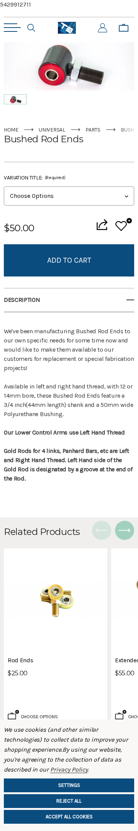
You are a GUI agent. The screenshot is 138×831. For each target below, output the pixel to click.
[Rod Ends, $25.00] (55, 600)
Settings (69, 785)
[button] (15, 99)
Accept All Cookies (69, 816)
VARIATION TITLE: (34, 177)
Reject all (69, 801)
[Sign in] (102, 28)
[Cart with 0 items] (123, 28)
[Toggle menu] (12, 27)
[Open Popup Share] (102, 224)
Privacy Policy (68, 769)
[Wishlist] (123, 224)
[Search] (31, 28)
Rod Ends (20, 660)
